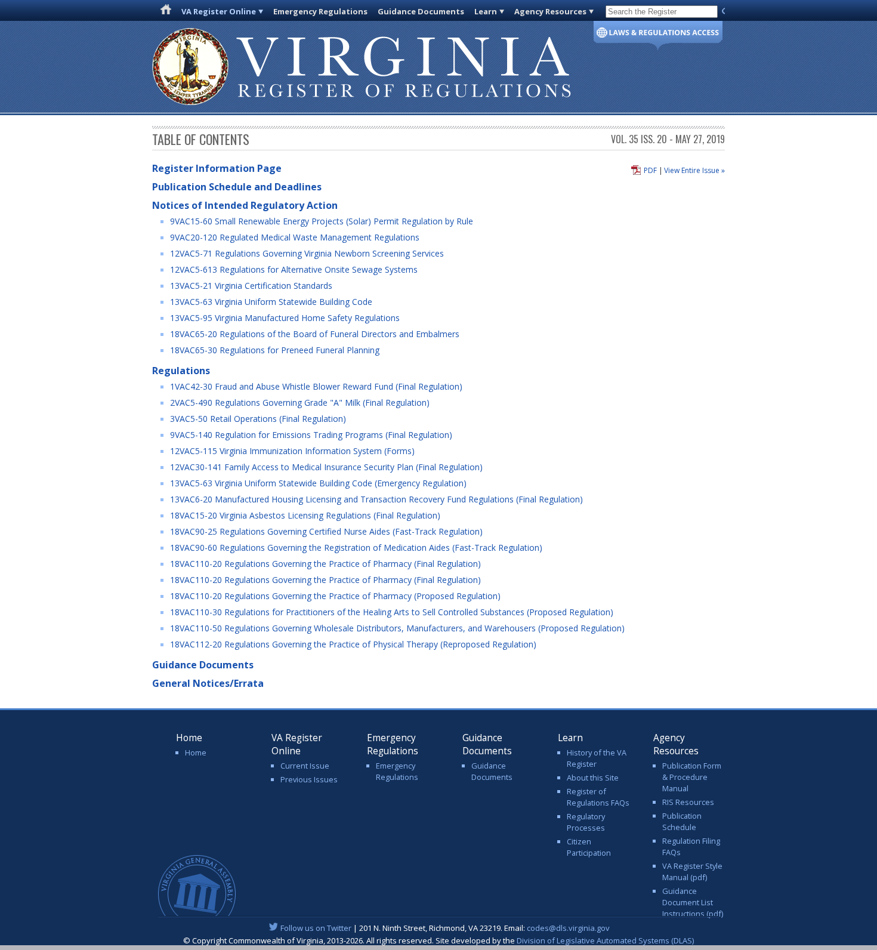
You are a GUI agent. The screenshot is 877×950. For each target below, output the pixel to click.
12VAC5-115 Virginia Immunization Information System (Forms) (292, 451)
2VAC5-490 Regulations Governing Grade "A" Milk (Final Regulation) (300, 402)
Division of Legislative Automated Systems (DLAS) (605, 940)
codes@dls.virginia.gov (568, 928)
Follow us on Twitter (315, 928)
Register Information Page (217, 168)
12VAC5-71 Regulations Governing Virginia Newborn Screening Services (307, 253)
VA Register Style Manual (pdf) (692, 871)
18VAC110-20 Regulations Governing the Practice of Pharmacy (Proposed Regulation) (335, 596)
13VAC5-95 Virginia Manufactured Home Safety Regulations (285, 317)
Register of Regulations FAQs (598, 797)
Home (195, 752)
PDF (650, 170)
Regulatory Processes (586, 822)
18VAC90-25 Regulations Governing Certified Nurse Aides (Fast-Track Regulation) (326, 531)
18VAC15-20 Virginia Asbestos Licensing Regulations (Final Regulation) (305, 515)
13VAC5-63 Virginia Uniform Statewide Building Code (271, 301)
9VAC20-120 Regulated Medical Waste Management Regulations (294, 237)
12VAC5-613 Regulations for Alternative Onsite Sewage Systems (294, 269)
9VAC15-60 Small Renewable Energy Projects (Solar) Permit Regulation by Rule (321, 221)
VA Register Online (218, 11)
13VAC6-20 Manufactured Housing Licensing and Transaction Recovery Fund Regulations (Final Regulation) (376, 499)
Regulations (181, 370)
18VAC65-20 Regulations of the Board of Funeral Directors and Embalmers (314, 334)
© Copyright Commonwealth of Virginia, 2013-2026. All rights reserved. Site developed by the (438, 940)
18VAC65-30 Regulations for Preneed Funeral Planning (274, 350)
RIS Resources (688, 802)
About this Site (593, 777)
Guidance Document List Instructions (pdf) (692, 902)
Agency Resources (550, 11)
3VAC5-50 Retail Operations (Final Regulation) (258, 418)
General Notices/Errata (208, 683)
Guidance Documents (421, 11)
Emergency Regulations (320, 11)
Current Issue (304, 765)
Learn (485, 11)
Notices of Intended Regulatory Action (245, 205)
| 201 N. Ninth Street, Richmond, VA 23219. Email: (445, 928)
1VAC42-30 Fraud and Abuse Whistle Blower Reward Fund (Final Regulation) (316, 386)
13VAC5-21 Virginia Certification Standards (251, 285)
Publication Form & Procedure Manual (691, 777)
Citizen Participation (589, 847)
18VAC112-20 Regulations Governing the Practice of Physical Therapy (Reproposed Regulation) (353, 644)
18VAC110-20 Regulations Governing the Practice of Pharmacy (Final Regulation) (325, 563)
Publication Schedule (682, 821)
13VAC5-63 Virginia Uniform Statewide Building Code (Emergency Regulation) (318, 483)
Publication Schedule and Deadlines (237, 186)
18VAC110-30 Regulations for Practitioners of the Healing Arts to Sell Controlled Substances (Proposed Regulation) (391, 612)
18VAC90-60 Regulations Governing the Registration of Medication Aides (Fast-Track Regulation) (356, 547)
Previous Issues (309, 779)
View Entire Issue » (694, 170)
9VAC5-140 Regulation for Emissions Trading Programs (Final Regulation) (311, 434)
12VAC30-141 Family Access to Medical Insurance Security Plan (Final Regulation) (326, 467)
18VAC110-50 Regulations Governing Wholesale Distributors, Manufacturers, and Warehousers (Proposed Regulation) (397, 628)
